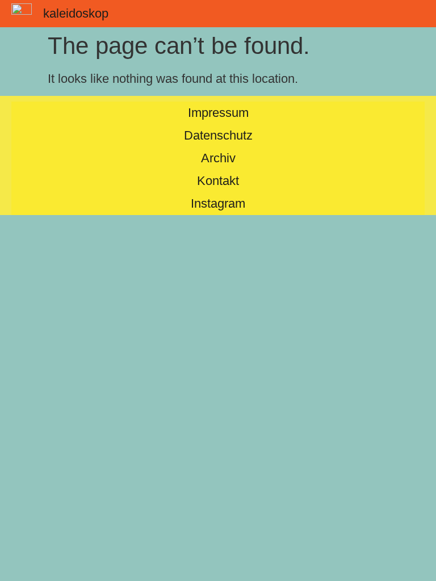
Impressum (218, 113)
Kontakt (218, 181)
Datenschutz (218, 135)
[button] (415, 13)
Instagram (218, 203)
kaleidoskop (75, 13)
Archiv (218, 158)
